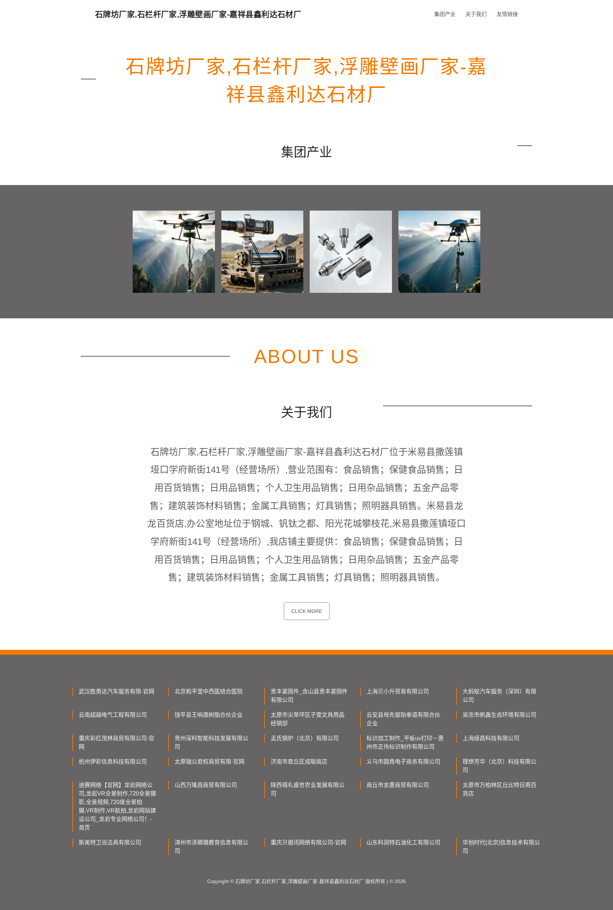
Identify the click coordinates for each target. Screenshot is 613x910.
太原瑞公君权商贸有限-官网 (209, 762)
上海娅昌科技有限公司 (491, 738)
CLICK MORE (306, 611)
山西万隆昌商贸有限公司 (206, 785)
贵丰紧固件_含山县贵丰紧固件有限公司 (309, 695)
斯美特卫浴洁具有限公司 (110, 842)
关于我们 (476, 14)
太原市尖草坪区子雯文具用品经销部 (307, 719)
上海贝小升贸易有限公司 (397, 691)
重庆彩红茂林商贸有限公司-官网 (116, 742)
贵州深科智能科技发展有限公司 (211, 742)
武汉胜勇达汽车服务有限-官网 (116, 691)
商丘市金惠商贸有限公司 (397, 785)
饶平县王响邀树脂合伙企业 (209, 715)
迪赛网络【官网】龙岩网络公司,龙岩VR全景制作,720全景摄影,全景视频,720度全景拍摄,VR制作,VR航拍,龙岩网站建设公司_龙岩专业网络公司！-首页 (117, 806)
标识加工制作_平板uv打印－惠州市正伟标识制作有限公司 (405, 742)
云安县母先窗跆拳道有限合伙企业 (403, 719)
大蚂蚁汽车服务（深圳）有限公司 (499, 695)
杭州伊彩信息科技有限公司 (113, 762)
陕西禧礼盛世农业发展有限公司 (307, 789)
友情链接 (507, 14)
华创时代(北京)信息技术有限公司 (501, 846)
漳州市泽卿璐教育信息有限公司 (211, 846)
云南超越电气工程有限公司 (113, 715)
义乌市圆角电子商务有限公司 (403, 762)
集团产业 (444, 14)
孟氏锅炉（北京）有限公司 (305, 738)
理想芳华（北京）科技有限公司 (499, 766)
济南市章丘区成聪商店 (299, 762)
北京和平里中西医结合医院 (209, 691)
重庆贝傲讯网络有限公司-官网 (308, 842)
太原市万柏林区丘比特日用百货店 (499, 789)
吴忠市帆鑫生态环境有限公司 (499, 715)
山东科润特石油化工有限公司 (403, 842)
